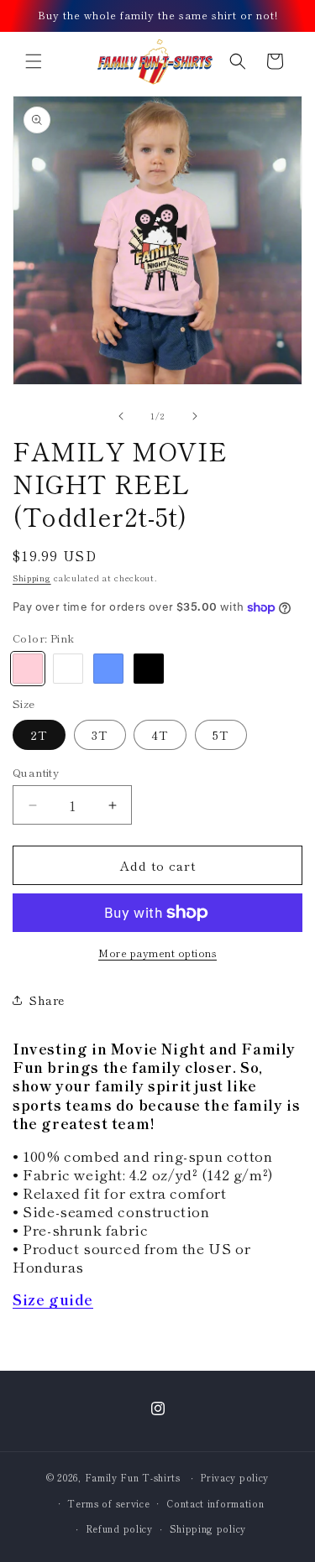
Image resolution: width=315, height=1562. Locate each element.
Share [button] (47, 1000)
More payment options (157, 952)
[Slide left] (120, 416)
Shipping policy (208, 1528)
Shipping (32, 577)
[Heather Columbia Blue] (108, 668)
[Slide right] (194, 416)
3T (100, 734)
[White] (68, 668)
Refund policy (119, 1528)
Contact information (215, 1503)
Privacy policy (234, 1477)
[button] (33, 61)
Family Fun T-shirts (133, 1477)
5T (221, 734)
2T (39, 734)
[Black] (149, 668)
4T (160, 734)
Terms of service (108, 1503)
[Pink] (28, 668)
